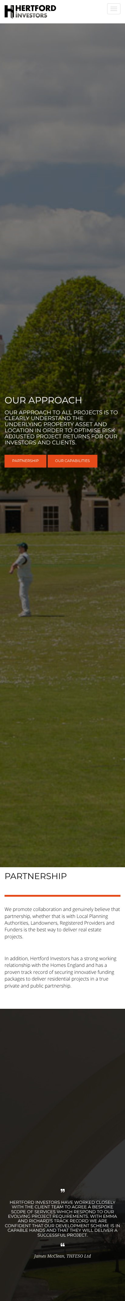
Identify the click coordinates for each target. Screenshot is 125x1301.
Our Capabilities (72, 461)
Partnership (25, 461)
